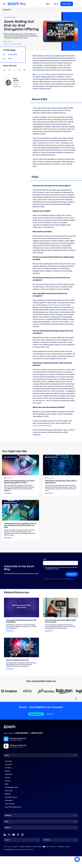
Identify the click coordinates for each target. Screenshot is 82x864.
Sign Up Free (66, 4)
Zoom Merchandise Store (13, 807)
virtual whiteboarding (55, 305)
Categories (6, 10)
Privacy (9, 846)
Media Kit (8, 794)
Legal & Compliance (37, 846)
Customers (8, 764)
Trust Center (15, 846)
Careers (7, 771)
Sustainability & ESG (11, 787)
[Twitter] (9, 834)
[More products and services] (76, 4)
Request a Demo (36, 714)
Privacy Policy (69, 579)
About (7, 755)
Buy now (49, 714)
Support (7, 828)
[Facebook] (18, 834)
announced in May (42, 74)
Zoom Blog (8, 761)
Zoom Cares (9, 791)
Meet (47, 4)
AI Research (9, 800)
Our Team (8, 768)
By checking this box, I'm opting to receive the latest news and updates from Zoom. (61, 568)
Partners (7, 777)
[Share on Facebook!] (9, 70)
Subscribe (72, 574)
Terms (5, 846)
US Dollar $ (47, 840)
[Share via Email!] (24, 70)
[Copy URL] (4, 70)
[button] (77, 859)
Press (6, 784)
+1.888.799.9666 (21, 733)
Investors (8, 781)
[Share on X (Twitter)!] (14, 70)
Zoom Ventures (10, 804)
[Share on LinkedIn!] (19, 70)
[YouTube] (13, 834)
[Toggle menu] (4, 4)
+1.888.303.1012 (36, 733)
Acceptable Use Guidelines (25, 846)
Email (45, 559)
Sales (6, 821)
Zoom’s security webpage (42, 426)
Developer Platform (11, 797)
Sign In (56, 4)
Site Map (68, 846)
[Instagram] (22, 834)
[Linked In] (5, 834)
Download (8, 815)
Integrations (8, 774)
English (7, 840)
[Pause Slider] (76, 698)
